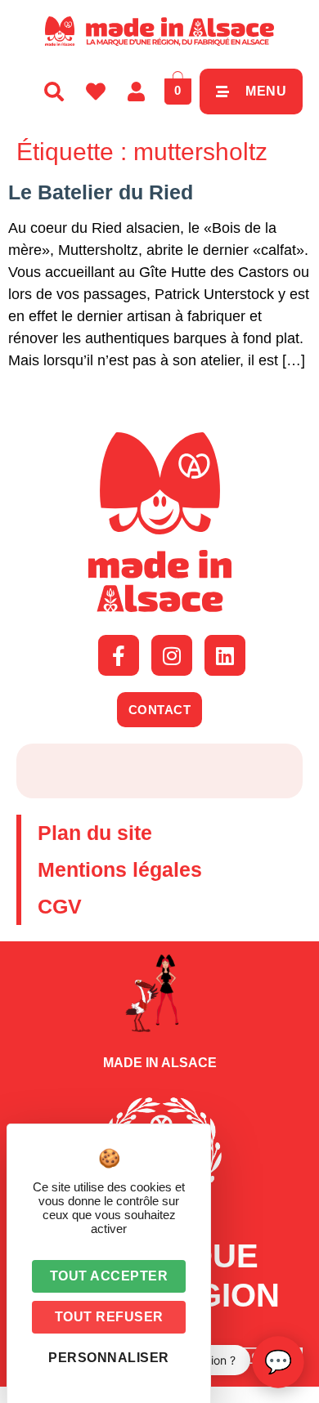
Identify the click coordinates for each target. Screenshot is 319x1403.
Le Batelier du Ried (100, 192)
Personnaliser (108, 1358)
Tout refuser (109, 1317)
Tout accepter (109, 1276)
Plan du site (95, 832)
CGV (60, 906)
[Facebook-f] (118, 655)
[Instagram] (171, 655)
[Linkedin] (224, 655)
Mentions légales (120, 869)
